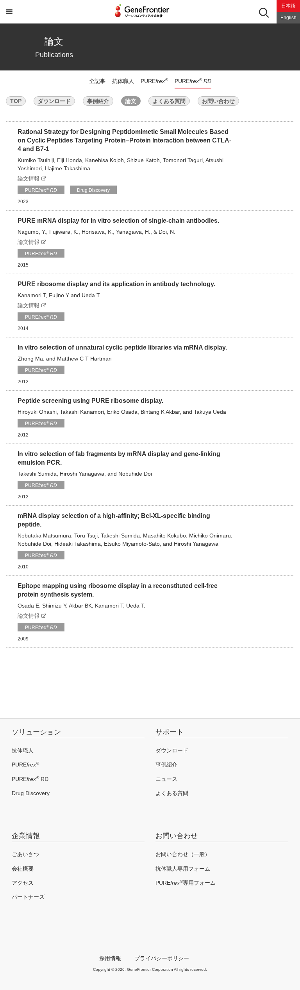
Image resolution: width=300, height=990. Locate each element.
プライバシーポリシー (161, 958)
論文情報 (28, 178)
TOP (15, 101)
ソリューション (36, 732)
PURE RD (30, 779)
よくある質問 (169, 101)
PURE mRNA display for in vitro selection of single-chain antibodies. (118, 220)
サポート (169, 732)
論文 (130, 101)
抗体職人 (123, 81)
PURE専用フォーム (185, 883)
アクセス (23, 883)
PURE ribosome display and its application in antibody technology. (116, 284)
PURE (154, 81)
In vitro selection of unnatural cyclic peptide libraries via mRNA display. (122, 347)
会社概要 (23, 869)
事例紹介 (98, 101)
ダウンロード (54, 101)
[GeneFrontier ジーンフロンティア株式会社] (150, 18)
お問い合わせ (218, 101)
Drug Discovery (93, 190)
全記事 (97, 81)
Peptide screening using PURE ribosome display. (90, 400)
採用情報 (110, 958)
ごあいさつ (25, 854)
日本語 (288, 6)
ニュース (166, 779)
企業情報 (26, 836)
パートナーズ (28, 897)
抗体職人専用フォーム (182, 869)
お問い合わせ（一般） (182, 854)
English (288, 17)
